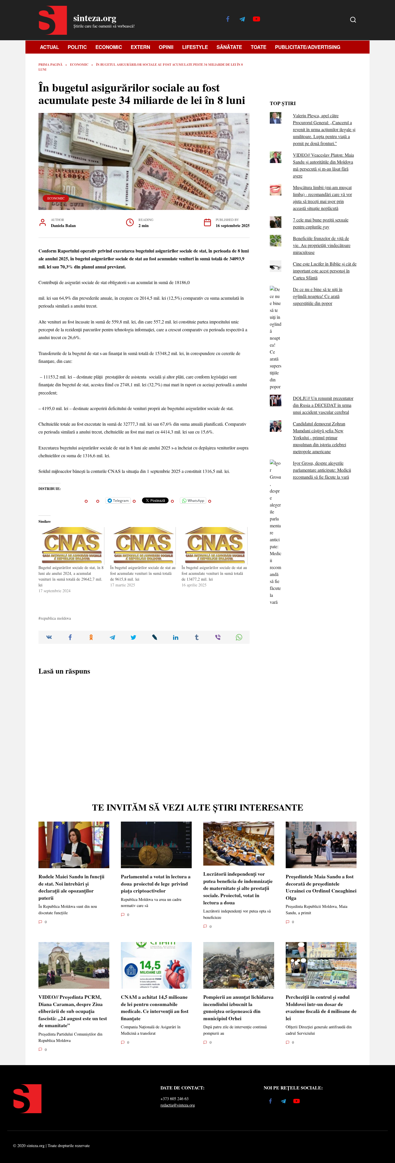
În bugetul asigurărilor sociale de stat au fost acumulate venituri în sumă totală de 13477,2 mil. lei (214, 573)
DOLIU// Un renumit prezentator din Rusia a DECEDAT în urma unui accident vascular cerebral (323, 405)
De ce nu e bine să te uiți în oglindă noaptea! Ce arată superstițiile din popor (317, 296)
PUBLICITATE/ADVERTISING (307, 46)
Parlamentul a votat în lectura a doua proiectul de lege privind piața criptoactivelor (156, 883)
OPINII (166, 46)
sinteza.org (94, 17)
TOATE (258, 46)
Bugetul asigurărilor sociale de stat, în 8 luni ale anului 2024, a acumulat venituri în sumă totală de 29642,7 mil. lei (71, 576)
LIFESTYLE (195, 46)
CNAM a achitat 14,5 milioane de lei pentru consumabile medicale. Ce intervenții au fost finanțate (155, 1007)
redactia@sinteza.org (177, 1105)
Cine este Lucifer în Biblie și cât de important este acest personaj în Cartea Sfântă (325, 271)
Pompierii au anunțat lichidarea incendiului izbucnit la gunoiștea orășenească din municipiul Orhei (238, 1007)
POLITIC (77, 46)
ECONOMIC (108, 46)
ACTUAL (49, 46)
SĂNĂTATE (229, 46)
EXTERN (140, 46)
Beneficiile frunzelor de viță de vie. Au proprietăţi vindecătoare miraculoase (321, 245)
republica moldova (56, 618)
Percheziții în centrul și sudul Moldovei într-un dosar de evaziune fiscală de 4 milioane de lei (321, 1007)
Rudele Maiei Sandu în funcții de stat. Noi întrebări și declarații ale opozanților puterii (71, 887)
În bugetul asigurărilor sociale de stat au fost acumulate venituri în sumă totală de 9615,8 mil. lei (143, 573)
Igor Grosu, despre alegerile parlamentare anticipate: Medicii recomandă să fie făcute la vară (322, 470)
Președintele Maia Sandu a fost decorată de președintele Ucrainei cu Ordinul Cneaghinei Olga (321, 887)
